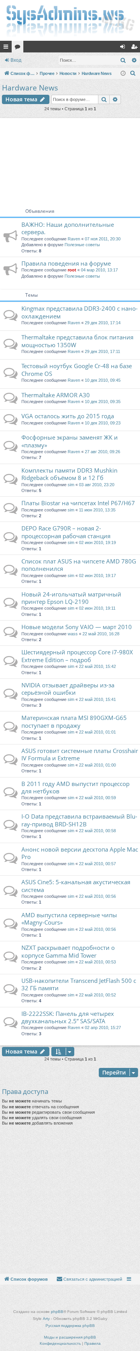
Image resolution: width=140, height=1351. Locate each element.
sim (71, 484)
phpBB (57, 1311)
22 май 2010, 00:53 (97, 962)
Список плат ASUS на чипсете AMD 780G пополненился (78, 564)
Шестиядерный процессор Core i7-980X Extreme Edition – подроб (77, 655)
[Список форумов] (70, 20)
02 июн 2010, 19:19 (97, 542)
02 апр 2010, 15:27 (103, 1027)
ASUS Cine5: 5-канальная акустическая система (75, 885)
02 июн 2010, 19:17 (97, 575)
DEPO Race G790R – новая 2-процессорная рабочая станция (65, 531)
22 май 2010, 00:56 (97, 896)
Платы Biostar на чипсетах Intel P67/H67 (78, 503)
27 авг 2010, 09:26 (102, 451)
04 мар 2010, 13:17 (99, 270)
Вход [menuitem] (124, 48)
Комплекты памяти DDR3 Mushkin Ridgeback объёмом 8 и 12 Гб (69, 474)
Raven (74, 238)
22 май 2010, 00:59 (97, 797)
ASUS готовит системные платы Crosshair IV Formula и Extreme (79, 754)
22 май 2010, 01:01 (97, 732)
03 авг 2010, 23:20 (96, 484)
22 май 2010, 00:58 (97, 830)
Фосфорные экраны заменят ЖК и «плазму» (69, 441)
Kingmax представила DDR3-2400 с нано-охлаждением (79, 312)
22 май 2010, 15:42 (97, 666)
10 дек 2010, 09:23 (103, 423)
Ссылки (7, 48)
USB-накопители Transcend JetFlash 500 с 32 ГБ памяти (78, 984)
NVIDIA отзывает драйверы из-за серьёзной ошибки (67, 688)
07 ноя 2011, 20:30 (103, 238)
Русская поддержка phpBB (70, 1325)
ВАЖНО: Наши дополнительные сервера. (67, 228)
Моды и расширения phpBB (70, 1337)
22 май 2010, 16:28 (100, 633)
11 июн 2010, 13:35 (97, 510)
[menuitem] (133, 73)
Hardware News (30, 88)
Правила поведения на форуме (66, 263)
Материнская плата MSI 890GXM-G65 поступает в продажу (74, 721)
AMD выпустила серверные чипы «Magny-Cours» (69, 918)
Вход (15, 60)
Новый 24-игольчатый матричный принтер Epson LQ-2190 (71, 597)
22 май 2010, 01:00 (97, 765)
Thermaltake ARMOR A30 (55, 395)
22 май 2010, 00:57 (97, 863)
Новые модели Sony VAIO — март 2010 (76, 627)
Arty (46, 1318)
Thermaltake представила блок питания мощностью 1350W (77, 340)
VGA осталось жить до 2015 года (67, 416)
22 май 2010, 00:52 (97, 995)
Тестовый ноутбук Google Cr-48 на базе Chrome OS (76, 369)
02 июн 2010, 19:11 (97, 608)
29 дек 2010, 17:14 (103, 322)
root (72, 270)
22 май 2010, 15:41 (97, 699)
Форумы (19, 48)
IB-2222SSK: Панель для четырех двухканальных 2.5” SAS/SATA (67, 1017)
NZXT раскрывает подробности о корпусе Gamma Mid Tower (68, 951)
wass (73, 633)
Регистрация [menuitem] (135, 48)
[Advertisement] (70, 160)
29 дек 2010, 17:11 (102, 351)
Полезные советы (82, 244)
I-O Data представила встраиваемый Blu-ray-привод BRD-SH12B (79, 820)
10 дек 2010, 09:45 (103, 380)
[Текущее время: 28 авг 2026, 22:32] (123, 73)
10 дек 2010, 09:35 (103, 401)
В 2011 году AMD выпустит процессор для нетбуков (75, 787)
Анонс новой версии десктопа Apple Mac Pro (79, 853)
